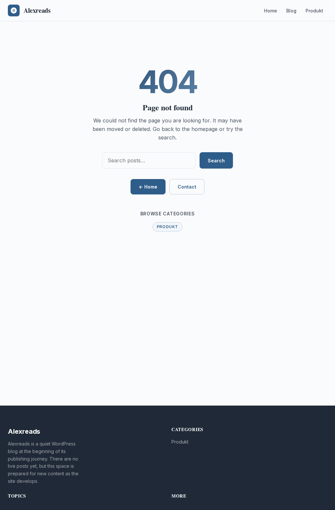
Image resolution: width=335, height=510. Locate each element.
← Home (148, 187)
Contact (187, 187)
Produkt (314, 10)
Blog (291, 10)
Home (270, 10)
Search (216, 160)
